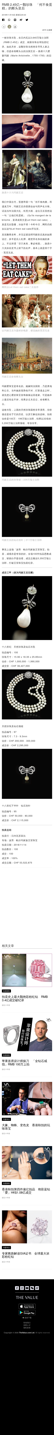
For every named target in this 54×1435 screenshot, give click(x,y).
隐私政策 (27, 1327)
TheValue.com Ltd (26, 1332)
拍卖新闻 (6, 991)
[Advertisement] (27, 902)
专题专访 (6, 1119)
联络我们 (27, 1322)
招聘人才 (27, 1325)
